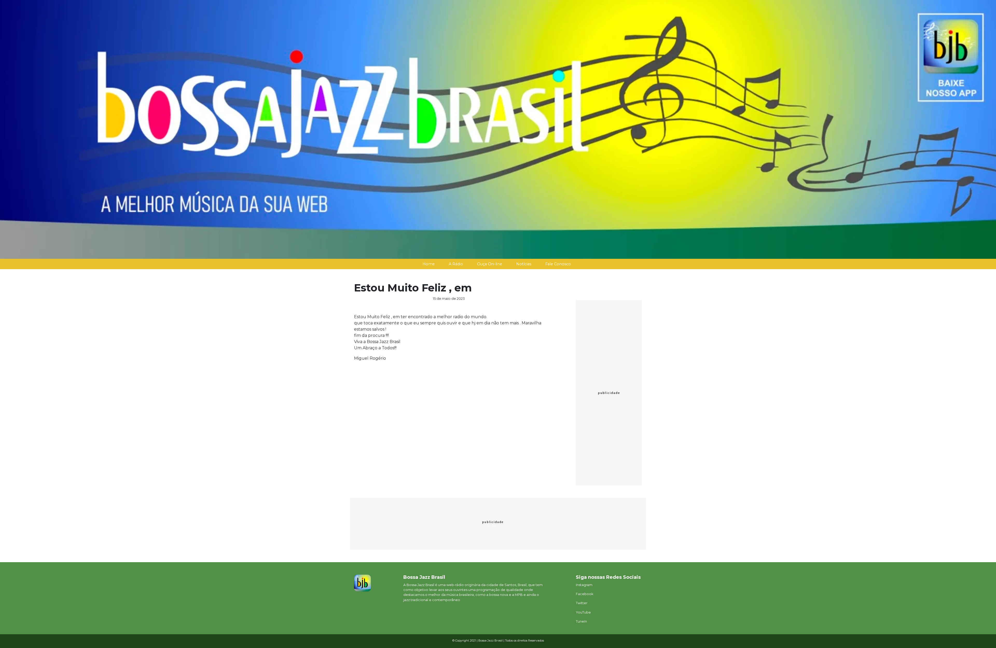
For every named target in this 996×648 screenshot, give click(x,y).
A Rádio (456, 264)
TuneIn (581, 621)
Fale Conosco (558, 264)
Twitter (581, 603)
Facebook (584, 594)
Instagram (584, 585)
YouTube (583, 612)
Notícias (523, 264)
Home (429, 264)
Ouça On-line (489, 264)
